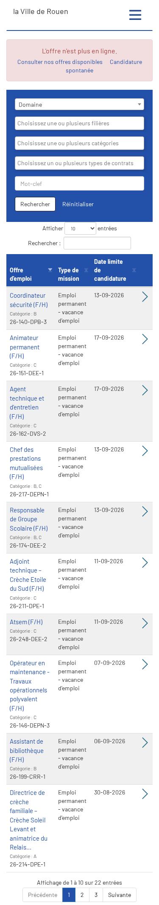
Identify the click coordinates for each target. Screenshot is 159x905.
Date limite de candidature (110, 270)
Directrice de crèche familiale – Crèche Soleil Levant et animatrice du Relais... (28, 820)
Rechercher (35, 204)
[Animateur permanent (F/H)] (145, 341)
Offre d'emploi (21, 274)
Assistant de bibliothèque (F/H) (27, 750)
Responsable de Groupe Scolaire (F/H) (28, 519)
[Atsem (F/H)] (145, 625)
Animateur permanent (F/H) (24, 347)
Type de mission (68, 274)
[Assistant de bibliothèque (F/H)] (145, 744)
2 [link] (82, 894)
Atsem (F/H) (26, 621)
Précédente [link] (42, 894)
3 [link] (96, 894)
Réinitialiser (78, 204)
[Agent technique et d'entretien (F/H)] (145, 392)
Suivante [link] (119, 894)
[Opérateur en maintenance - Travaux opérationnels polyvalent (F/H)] (145, 666)
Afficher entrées (79, 228)
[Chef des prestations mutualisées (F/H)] (145, 453)
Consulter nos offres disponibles (60, 61)
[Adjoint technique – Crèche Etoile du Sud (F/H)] (145, 564)
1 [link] (69, 894)
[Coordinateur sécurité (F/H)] (145, 298)
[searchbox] (79, 123)
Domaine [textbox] (30, 104)
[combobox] (79, 104)
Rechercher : (44, 242)
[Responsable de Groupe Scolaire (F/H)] (145, 513)
